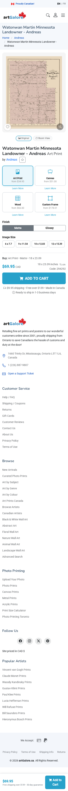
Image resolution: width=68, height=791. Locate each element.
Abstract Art (9, 525)
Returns (7, 409)
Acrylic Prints (10, 604)
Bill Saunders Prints (13, 713)
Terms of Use (9, 446)
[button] (63, 15)
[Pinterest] (47, 641)
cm (64, 264)
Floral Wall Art (10, 531)
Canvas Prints (10, 591)
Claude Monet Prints (14, 675)
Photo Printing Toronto (15, 616)
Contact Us (8, 428)
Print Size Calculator (14, 610)
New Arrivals (9, 469)
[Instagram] (29, 641)
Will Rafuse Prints (12, 706)
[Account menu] (55, 15)
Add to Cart (57, 782)
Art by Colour (10, 494)
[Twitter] (38, 641)
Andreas (19, 37)
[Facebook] (20, 641)
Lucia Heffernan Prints (15, 700)
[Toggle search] (48, 15)
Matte (18, 227)
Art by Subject (10, 482)
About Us (7, 434)
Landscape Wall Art (13, 550)
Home (5, 37)
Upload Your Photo (13, 579)
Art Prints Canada (12, 500)
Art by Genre (9, 488)
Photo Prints (9, 585)
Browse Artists (10, 507)
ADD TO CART (37, 278)
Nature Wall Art (11, 538)
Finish (6, 221)
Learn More (17, 188)
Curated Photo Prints (14, 475)
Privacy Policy (10, 440)
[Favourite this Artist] (22, 160)
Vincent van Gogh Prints (16, 669)
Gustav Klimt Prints (13, 688)
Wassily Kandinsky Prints (17, 682)
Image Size (8, 237)
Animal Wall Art (11, 544)
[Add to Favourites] (7, 127)
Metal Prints (9, 598)
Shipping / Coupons (13, 403)
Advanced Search (12, 556)
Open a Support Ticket (21, 373)
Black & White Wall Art (15, 519)
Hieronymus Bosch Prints (17, 719)
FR (64, 3)
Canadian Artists (12, 513)
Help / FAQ (8, 397)
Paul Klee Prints (11, 694)
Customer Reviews (13, 422)
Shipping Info (46, 752)
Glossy (50, 227)
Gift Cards (8, 415)
